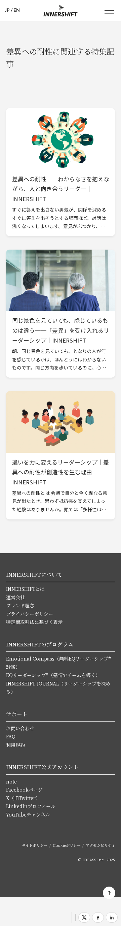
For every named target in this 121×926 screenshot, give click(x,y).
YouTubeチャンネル (28, 814)
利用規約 (15, 744)
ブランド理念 (20, 605)
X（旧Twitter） (23, 798)
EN (16, 10)
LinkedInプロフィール (30, 806)
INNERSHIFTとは (25, 588)
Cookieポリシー (67, 845)
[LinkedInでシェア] (112, 917)
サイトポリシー (34, 845)
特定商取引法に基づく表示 (34, 621)
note (11, 781)
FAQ (10, 736)
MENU (109, 11)
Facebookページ (24, 789)
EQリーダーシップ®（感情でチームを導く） (53, 675)
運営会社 (15, 597)
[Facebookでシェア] (98, 917)
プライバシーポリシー (29, 613)
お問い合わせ (20, 728)
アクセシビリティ (100, 845)
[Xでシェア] (84, 917)
